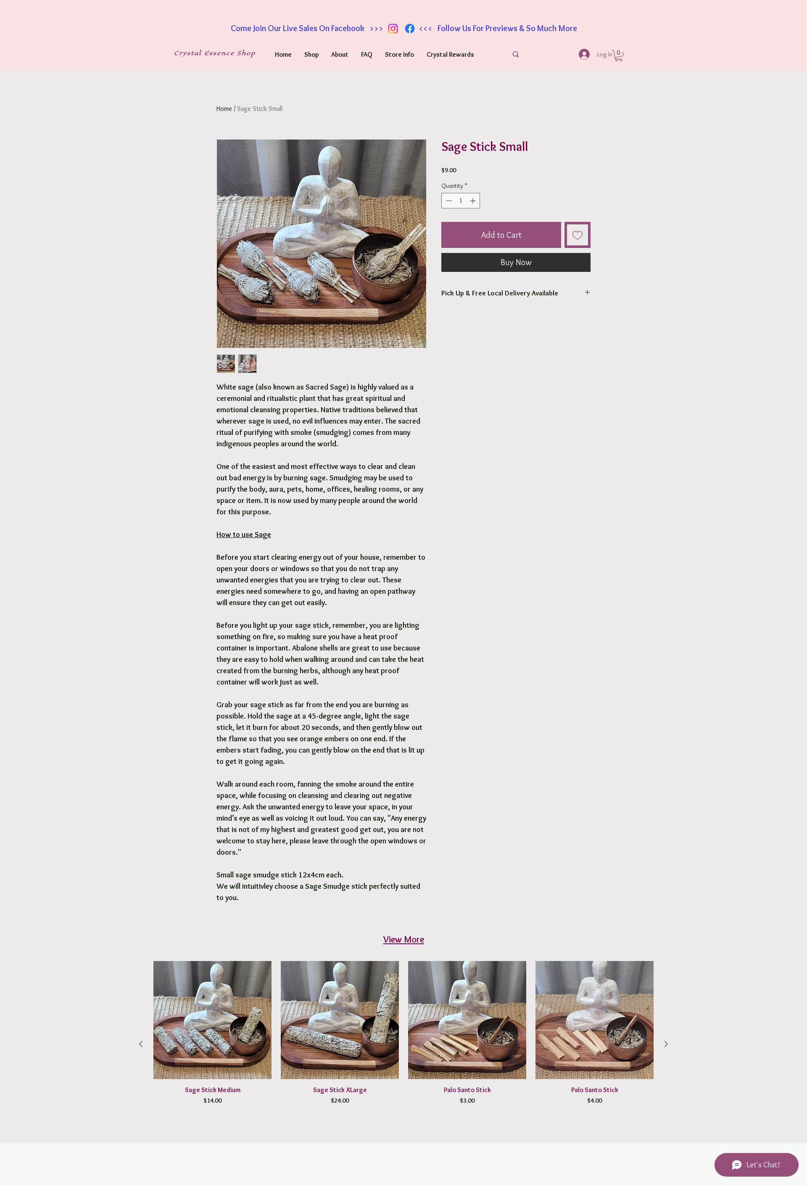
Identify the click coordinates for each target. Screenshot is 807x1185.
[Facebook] (410, 28)
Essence (220, 53)
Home (224, 109)
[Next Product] (666, 1044)
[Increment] (473, 200)
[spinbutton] (460, 200)
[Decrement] (448, 200)
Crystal (189, 53)
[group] (403, 1044)
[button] (618, 55)
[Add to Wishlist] (577, 235)
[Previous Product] (141, 1044)
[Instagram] (393, 28)
